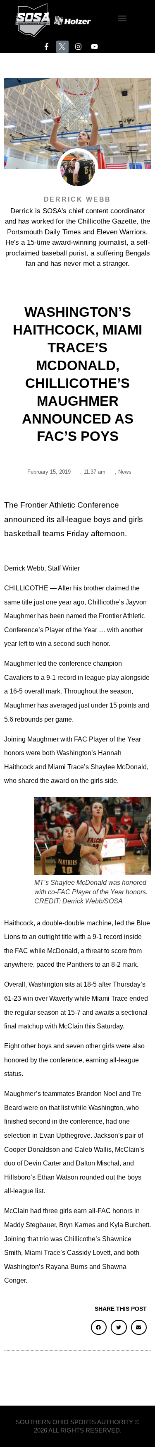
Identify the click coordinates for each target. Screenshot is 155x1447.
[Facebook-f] (46, 47)
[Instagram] (78, 47)
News (124, 472)
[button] (122, 18)
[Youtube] (94, 47)
